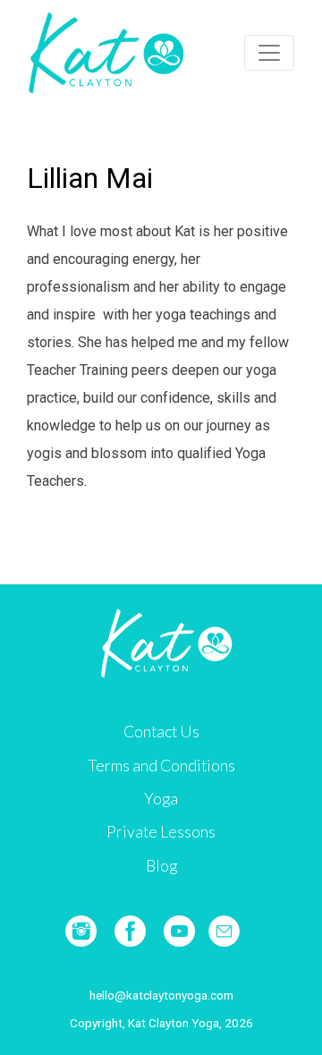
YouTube (179, 931)
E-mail (224, 931)
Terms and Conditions (161, 765)
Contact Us (161, 731)
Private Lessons (161, 831)
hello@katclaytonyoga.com (161, 995)
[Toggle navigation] (269, 53)
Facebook (130, 931)
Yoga (161, 798)
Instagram (81, 931)
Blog (161, 865)
